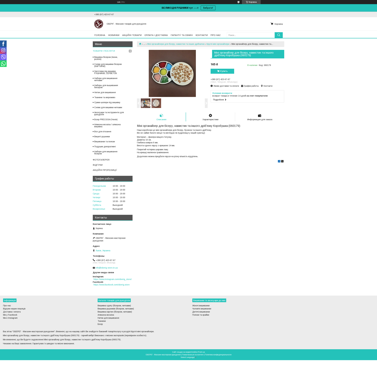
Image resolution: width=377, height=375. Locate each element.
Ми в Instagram (10, 318)
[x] (282, 162)
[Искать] (279, 35)
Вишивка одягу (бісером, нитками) (114, 305)
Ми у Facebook (10, 315)
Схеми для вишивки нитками (108, 107)
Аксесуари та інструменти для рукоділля (109, 113)
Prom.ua (201, 352)
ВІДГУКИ (97, 165)
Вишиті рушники (102, 136)
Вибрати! (208, 8)
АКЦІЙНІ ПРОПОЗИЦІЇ (105, 170)
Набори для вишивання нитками (105, 79)
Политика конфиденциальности (218, 355)
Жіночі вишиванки (201, 305)
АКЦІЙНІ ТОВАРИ (132, 35)
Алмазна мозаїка (106, 315)
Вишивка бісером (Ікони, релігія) (106, 58)
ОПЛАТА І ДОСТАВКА (156, 35)
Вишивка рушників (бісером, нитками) (116, 308)
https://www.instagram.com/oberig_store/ (113, 279)
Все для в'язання (102, 131)
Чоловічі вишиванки (201, 308)
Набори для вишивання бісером (105, 152)
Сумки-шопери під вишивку (107, 102)
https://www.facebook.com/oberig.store (112, 284)
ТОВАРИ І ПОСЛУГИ (104, 51)
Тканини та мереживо (104, 97)
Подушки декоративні (105, 146)
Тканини (102, 321)
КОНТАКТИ (202, 35)
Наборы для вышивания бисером (106, 86)
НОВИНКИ (113, 35)
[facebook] (279, 162)
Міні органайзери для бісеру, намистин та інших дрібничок (176, 44)
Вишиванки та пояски (104, 141)
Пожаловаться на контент (193, 355)
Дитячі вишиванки (201, 312)
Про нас (7, 305)
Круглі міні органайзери (218, 44)
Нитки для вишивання (105, 92)
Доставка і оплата (12, 312)
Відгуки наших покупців (14, 308)
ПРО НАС (216, 35)
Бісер (100, 324)
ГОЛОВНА (99, 35)
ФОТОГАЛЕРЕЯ (101, 159)
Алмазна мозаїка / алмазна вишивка (107, 125)
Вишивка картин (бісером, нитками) (115, 312)
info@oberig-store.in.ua (107, 268)
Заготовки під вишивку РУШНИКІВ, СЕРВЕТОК (105, 72)
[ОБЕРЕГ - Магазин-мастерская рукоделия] (98, 24)
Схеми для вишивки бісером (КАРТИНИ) (108, 65)
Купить (224, 71)
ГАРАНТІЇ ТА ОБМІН (182, 35)
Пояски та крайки (200, 315)
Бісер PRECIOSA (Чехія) (106, 119)
